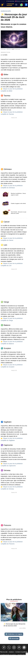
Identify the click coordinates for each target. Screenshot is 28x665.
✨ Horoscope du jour (10, 1)
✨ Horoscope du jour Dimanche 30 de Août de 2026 (14, 625)
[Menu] (16, 4)
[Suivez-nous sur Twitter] (9, 647)
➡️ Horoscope (14, 638)
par (4, 54)
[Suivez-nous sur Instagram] (14, 647)
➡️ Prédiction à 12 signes (13, 634)
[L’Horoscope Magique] (2, 4)
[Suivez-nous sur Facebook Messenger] (24, 647)
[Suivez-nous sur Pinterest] (19, 647)
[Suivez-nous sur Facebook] (4, 647)
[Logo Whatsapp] (21, 4)
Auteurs (11, 652)
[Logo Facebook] (26, 4)
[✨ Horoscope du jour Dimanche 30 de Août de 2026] (14, 612)
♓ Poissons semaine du (20, 1)
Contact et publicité (21, 652)
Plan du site (3, 652)
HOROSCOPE (6, 11)
